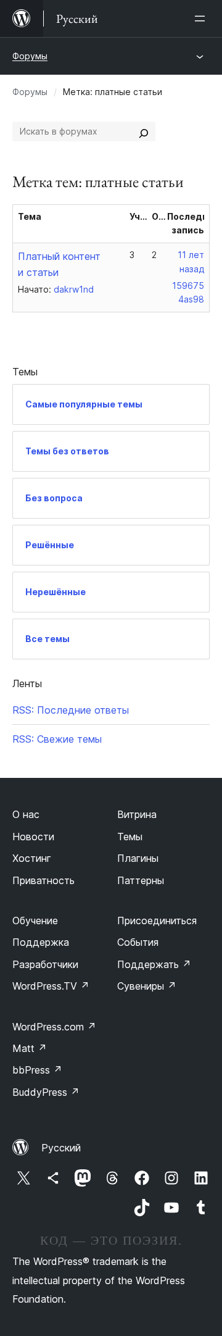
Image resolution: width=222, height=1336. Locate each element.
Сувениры (146, 986)
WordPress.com (54, 1027)
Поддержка (40, 942)
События (137, 942)
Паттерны (140, 880)
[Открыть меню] (202, 18)
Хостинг (31, 858)
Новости (33, 836)
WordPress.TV (50, 986)
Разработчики (45, 964)
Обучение (35, 920)
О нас (25, 814)
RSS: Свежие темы (57, 739)
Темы (129, 836)
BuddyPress (46, 1092)
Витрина (137, 814)
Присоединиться (157, 920)
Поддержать (154, 964)
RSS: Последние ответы (70, 710)
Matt (29, 1048)
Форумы (29, 56)
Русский (61, 1148)
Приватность (43, 880)
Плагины (137, 858)
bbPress (37, 1070)
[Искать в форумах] (143, 131)
